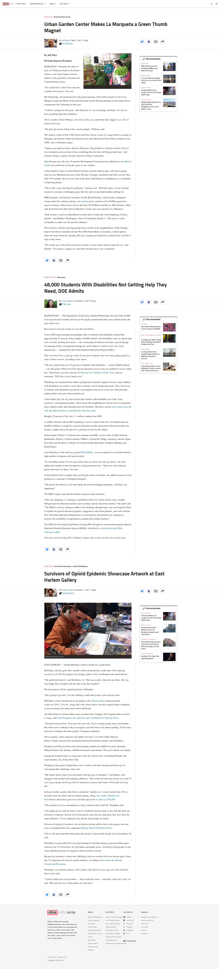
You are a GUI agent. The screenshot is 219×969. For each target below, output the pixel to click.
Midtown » (145, 63)
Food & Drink (92, 927)
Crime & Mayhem (94, 920)
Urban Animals (93, 946)
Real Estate (92, 940)
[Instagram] (124, 930)
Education (61, 277)
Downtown (50, 277)
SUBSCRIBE (131, 941)
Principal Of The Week (113, 937)
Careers (143, 930)
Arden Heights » (147, 653)
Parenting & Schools (95, 933)
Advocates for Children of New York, (97, 372)
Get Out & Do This (112, 930)
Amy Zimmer (67, 300)
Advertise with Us (147, 920)
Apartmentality (111, 927)
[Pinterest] (124, 923)
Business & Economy (62, 17)
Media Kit (144, 933)
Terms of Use (51, 957)
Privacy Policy (62, 957)
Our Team (144, 927)
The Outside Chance (113, 920)
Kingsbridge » (146, 99)
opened (85, 201)
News (52, 4)
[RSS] (124, 933)
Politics (90, 937)
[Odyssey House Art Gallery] (88, 629)
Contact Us (145, 923)
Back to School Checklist (114, 917)
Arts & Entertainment (62, 566)
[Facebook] (124, 920)
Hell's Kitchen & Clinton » (151, 336)
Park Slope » (146, 75)
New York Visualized (113, 923)
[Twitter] (124, 917)
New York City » (147, 363)
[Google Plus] (124, 927)
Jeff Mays (66, 40)
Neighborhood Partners (149, 917)
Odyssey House (99, 700)
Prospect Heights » (149, 639)
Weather (91, 950)
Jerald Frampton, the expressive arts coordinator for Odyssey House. (88, 717)
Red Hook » (145, 349)
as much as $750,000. (106, 799)
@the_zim (66, 304)
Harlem (48, 17)
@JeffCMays (67, 43)
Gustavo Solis (67, 589)
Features (64, 4)
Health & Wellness (80, 566)
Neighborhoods (37, 4)
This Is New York (111, 940)
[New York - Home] (8, 4)
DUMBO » (144, 324)
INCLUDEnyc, (87, 452)
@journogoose (68, 593)
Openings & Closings (113, 933)
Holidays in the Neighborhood (116, 943)
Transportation (93, 943)
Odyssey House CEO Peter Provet (96, 827)
